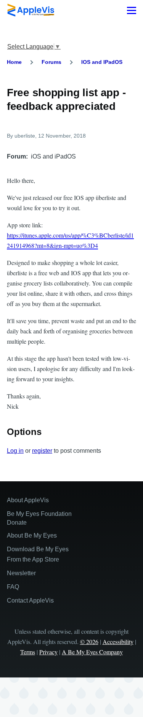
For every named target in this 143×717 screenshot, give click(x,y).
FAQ (13, 587)
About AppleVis (28, 500)
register (42, 450)
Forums (51, 62)
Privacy (48, 652)
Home (14, 62)
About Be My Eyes (32, 535)
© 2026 (89, 642)
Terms (27, 652)
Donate (17, 522)
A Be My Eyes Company (92, 652)
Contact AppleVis (30, 600)
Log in (15, 450)
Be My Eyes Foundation (39, 514)
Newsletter (21, 573)
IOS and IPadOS (101, 62)
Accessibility (118, 642)
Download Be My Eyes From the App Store (38, 554)
